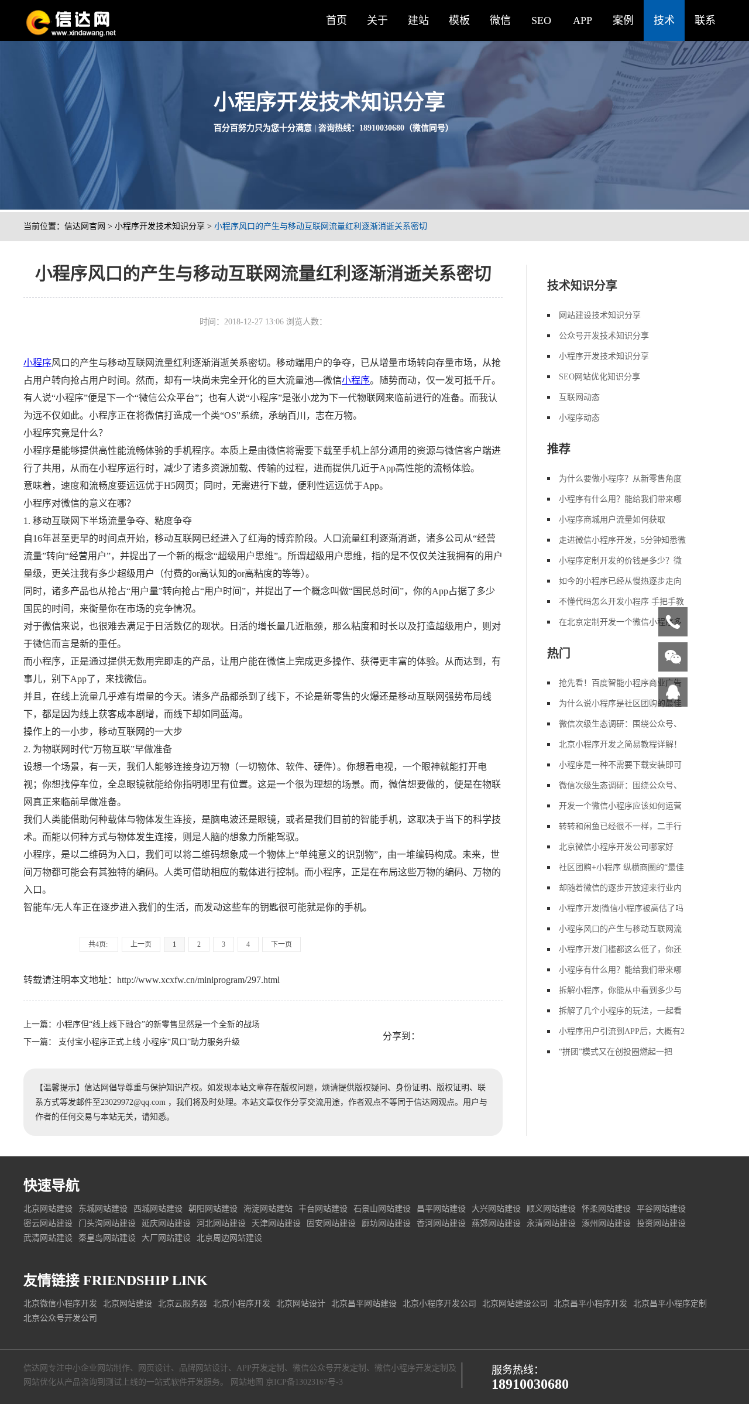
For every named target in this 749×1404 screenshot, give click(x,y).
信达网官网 (84, 226)
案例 (623, 20)
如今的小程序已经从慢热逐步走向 (620, 581)
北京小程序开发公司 (439, 1303)
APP (582, 20)
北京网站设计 (300, 1303)
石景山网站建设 (382, 1208)
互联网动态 (579, 397)
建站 (418, 20)
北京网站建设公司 (515, 1303)
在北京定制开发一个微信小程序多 (620, 622)
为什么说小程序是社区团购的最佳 (620, 703)
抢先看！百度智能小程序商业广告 (620, 683)
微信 (500, 20)
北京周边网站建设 (229, 1238)
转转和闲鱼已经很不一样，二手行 (620, 826)
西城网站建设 (158, 1208)
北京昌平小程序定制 (670, 1303)
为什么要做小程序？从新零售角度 (620, 478)
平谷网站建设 (661, 1208)
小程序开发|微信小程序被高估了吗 (621, 908)
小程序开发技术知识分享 (160, 226)
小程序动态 (579, 417)
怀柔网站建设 (606, 1208)
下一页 (281, 944)
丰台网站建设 (323, 1208)
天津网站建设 (276, 1223)
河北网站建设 (221, 1223)
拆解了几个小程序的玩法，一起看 (620, 1010)
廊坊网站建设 (386, 1223)
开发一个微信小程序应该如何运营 (620, 806)
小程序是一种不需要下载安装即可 (620, 765)
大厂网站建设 (166, 1238)
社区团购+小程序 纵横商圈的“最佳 (621, 867)
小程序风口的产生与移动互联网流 (620, 928)
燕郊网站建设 (496, 1223)
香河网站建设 (441, 1223)
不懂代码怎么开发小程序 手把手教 (621, 601)
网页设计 (154, 1368)
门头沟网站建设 (107, 1223)
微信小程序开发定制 (411, 1368)
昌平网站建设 (441, 1208)
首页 (336, 20)
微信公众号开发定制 (329, 1368)
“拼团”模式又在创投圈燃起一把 (615, 1051)
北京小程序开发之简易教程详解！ (620, 744)
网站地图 (247, 1382)
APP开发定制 (260, 1368)
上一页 (141, 944)
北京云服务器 (182, 1303)
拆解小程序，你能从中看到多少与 (620, 990)
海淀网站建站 (268, 1208)
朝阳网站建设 (213, 1208)
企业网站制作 (105, 1368)
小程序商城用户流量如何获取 (612, 519)
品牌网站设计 (203, 1368)
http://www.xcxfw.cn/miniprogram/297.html (198, 980)
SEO (541, 20)
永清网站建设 (551, 1223)
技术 (664, 20)
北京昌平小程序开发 (590, 1303)
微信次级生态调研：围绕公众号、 (620, 724)
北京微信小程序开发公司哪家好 (616, 847)
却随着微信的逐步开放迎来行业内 (620, 888)
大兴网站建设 (496, 1208)
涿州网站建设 (606, 1223)
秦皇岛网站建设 (107, 1238)
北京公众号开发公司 (60, 1318)
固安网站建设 (331, 1223)
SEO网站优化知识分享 (599, 376)
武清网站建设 (48, 1238)
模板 (459, 20)
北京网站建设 (48, 1208)
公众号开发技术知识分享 (604, 335)
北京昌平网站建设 (364, 1303)
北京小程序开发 (241, 1303)
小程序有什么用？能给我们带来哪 (620, 499)
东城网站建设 (103, 1208)
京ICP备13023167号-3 (304, 1382)
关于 (377, 20)
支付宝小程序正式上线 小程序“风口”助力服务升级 (148, 1041)
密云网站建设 (48, 1223)
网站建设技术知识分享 (600, 315)
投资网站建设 (661, 1223)
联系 (705, 20)
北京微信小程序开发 (60, 1303)
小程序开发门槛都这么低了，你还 (620, 949)
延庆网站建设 (166, 1223)
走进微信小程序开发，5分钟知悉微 (622, 540)
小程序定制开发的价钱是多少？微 (620, 560)
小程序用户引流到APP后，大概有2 (622, 1031)
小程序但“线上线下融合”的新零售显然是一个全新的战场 (158, 1024)
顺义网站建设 (551, 1208)
